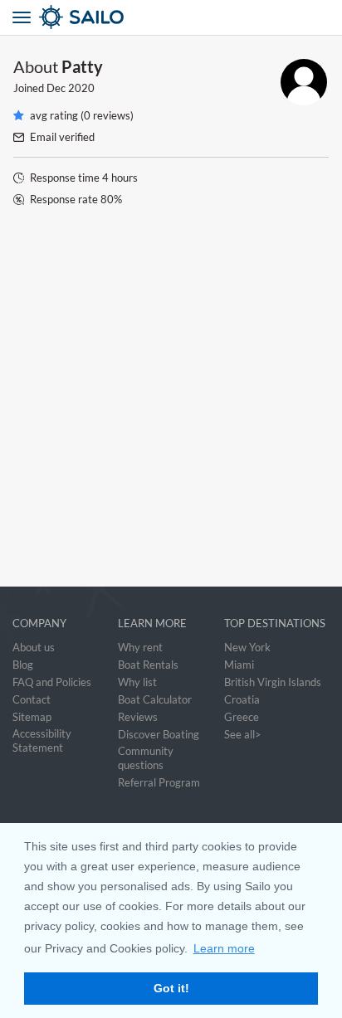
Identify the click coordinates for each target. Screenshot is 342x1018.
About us (33, 647)
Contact (31, 699)
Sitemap (31, 716)
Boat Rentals (148, 664)
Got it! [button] (171, 988)
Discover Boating (158, 734)
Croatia (242, 699)
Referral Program (159, 782)
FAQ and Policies (51, 682)
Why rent (140, 647)
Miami (239, 664)
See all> (242, 734)
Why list (137, 682)
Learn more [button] (224, 948)
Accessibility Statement (41, 740)
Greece (241, 716)
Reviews (138, 716)
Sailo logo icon (51, 16)
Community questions (145, 758)
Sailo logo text (111, 16)
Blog (22, 664)
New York (247, 647)
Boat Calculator (155, 699)
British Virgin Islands (272, 682)
